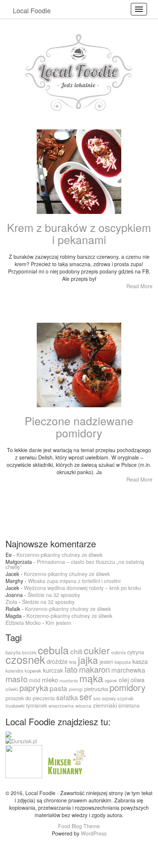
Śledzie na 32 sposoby (54, 594)
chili (76, 651)
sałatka (67, 697)
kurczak (53, 670)
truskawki (15, 705)
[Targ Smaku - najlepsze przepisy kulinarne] (24, 761)
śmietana (129, 705)
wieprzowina (61, 705)
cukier (97, 650)
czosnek (25, 659)
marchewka (128, 670)
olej (124, 679)
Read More (139, 286)
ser (85, 696)
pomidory (127, 687)
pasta (58, 688)
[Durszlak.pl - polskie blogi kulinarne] (21, 740)
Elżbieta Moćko (23, 622)
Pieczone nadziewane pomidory (79, 427)
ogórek (111, 680)
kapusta (123, 661)
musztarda (69, 680)
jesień (106, 661)
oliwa (137, 679)
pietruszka (96, 689)
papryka (33, 687)
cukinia (118, 652)
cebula (53, 649)
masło (17, 678)
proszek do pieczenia (30, 698)
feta (72, 662)
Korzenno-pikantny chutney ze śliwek (60, 554)
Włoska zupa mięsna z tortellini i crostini (74, 580)
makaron (94, 669)
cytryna (135, 652)
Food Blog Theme (79, 826)
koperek (33, 670)
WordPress (94, 833)
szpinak (125, 698)
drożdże (57, 661)
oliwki (12, 689)
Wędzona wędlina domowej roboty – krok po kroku (82, 587)
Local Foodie (32, 10)
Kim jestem (58, 622)
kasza (140, 661)
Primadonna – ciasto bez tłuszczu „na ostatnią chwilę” (75, 564)
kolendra (14, 670)
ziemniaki (105, 705)
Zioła (11, 601)
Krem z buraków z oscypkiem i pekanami (79, 233)
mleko (50, 679)
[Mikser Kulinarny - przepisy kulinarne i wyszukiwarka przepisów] (66, 761)
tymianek (36, 705)
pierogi (76, 689)
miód (34, 680)
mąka (91, 678)
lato (71, 669)
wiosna (83, 705)
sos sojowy (104, 698)
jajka (88, 659)
